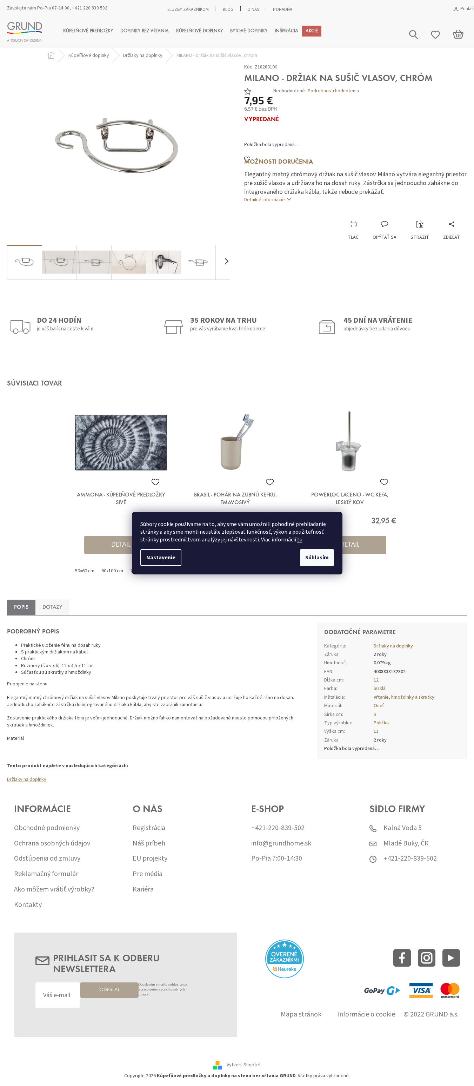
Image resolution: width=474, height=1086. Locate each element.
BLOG (228, 9)
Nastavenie (160, 557)
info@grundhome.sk (281, 843)
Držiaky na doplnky (26, 779)
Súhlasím (317, 557)
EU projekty (150, 858)
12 (376, 680)
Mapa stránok (301, 1014)
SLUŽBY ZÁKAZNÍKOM (188, 9)
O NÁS (253, 9)
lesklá (380, 688)
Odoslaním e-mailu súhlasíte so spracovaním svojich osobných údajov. (163, 989)
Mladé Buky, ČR (406, 843)
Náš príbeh (149, 843)
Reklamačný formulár (46, 874)
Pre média (147, 874)
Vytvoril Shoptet (244, 1064)
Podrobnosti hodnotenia (333, 91)
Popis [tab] (21, 607)
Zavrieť (291, 213)
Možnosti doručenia (278, 162)
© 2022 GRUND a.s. (431, 1014)
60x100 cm (112, 570)
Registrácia (149, 828)
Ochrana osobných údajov (52, 843)
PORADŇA (282, 9)
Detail (121, 544)
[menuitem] (88, 31)
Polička (381, 722)
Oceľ (379, 705)
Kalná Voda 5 (402, 828)
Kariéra (143, 889)
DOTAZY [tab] (52, 607)
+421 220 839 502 (89, 8)
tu (299, 540)
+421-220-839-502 (278, 828)
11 (376, 731)
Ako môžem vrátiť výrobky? (54, 889)
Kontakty (28, 905)
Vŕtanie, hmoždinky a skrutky (404, 697)
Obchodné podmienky (47, 828)
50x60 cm (84, 570)
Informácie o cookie (366, 1014)
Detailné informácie (264, 199)
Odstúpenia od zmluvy (47, 858)
